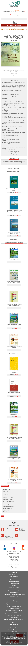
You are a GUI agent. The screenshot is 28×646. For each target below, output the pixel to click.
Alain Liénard (8, 66)
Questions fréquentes (14, 592)
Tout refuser (14, 643)
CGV (14, 578)
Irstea (7, 491)
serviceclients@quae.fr (14, 553)
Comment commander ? (14, 581)
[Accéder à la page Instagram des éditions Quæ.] (14, 548)
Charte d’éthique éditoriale (14, 590)
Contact (12, 11)
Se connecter (14, 23)
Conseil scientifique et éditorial (14, 589)
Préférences (9, 641)
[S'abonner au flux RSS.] (23, 548)
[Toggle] (17, 15)
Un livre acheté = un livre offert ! (14, 25)
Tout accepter (18, 641)
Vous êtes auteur (14, 624)
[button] (10, 54)
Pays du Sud (14, 612)
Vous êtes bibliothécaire (14, 629)
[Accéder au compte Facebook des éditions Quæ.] (4, 546)
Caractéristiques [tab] (4, 485)
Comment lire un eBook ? (7, 510)
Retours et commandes (14, 598)
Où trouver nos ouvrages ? (14, 583)
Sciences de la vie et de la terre (14, 615)
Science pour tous (14, 617)
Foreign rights (14, 631)
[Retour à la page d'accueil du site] (14, 3)
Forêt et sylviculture (14, 608)
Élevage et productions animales (14, 606)
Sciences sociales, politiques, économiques (14, 619)
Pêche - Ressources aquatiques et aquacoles (14, 614)
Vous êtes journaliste (14, 626)
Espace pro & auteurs (6, 11)
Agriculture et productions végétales (14, 603)
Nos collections (14, 576)
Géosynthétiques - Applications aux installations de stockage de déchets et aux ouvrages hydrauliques (14, 304)
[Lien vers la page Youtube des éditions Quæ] (23, 546)
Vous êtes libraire (14, 628)
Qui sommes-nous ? (14, 574)
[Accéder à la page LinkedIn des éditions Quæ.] (4, 548)
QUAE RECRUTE (14, 596)
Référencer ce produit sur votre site (14, 74)
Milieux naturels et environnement (14, 610)
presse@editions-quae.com (14, 566)
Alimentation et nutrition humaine (14, 604)
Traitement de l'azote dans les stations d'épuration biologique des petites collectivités (14, 212)
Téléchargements (14, 579)
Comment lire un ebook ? (14, 587)
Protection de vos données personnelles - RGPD (14, 594)
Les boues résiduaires (14, 259)
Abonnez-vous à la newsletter (13, 15)
